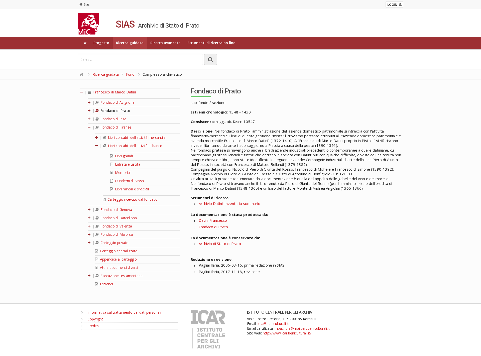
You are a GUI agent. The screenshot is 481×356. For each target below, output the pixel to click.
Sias (86, 4)
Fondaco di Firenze (115, 127)
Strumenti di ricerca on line (211, 42)
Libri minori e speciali (131, 189)
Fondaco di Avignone (117, 102)
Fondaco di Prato (114, 110)
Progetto (101, 42)
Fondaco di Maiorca (116, 234)
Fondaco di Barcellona (118, 217)
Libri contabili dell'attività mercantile (136, 137)
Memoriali (122, 172)
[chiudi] (89, 127)
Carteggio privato (114, 242)
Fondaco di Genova (115, 209)
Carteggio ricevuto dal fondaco (132, 199)
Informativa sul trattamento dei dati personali (123, 312)
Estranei (106, 284)
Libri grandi (123, 156)
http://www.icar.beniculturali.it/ (287, 333)
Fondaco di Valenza (115, 226)
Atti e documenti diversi (118, 267)
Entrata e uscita (127, 164)
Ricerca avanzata (165, 42)
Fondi (130, 74)
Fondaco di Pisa (112, 118)
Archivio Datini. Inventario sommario (229, 203)
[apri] (89, 102)
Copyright (94, 319)
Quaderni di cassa (129, 180)
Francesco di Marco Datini (114, 92)
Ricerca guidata (130, 42)
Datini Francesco (213, 220)
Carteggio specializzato (118, 251)
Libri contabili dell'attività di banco (134, 145)
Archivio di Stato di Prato (220, 243)
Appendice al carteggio (118, 259)
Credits (92, 325)
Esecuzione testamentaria (121, 275)
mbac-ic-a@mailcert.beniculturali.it (302, 328)
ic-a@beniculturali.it (273, 323)
